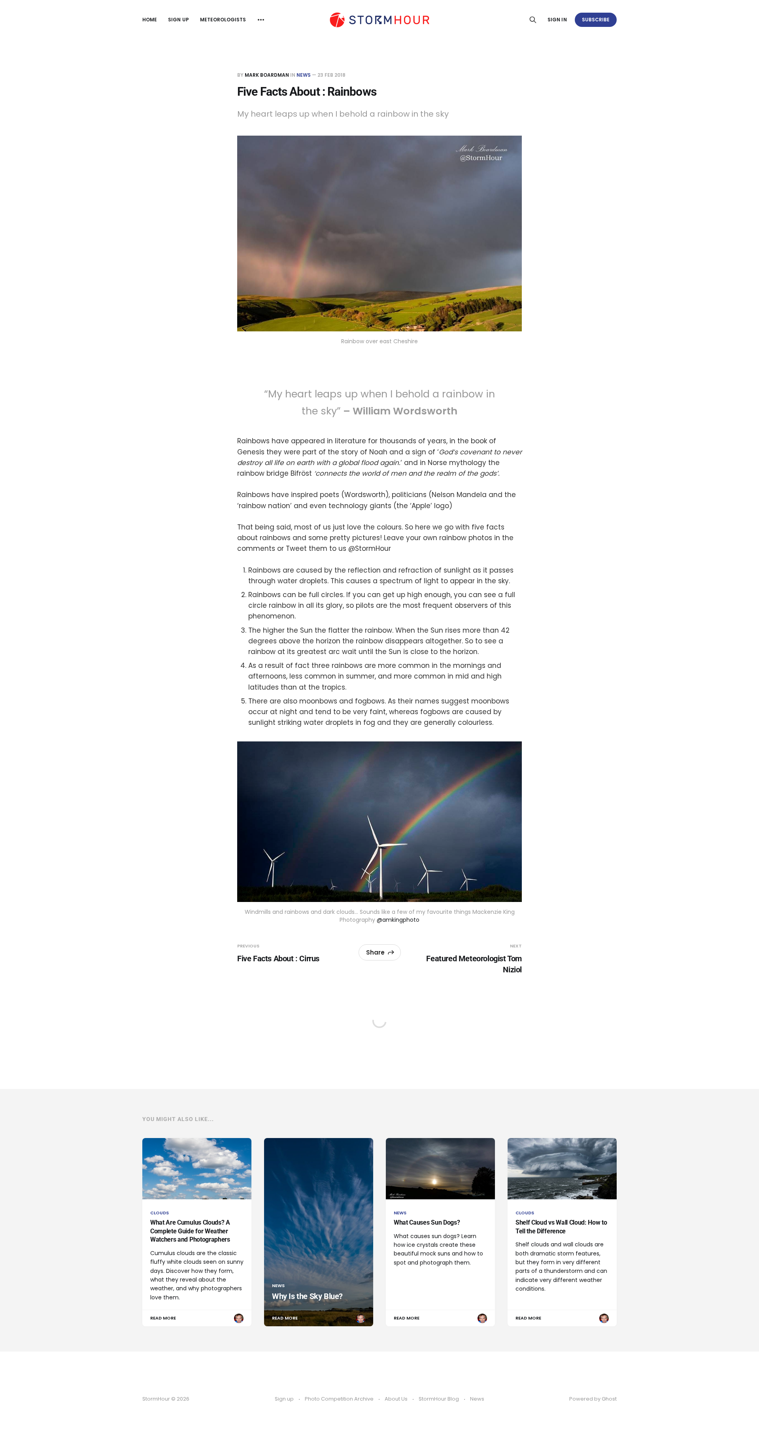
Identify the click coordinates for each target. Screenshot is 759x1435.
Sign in (557, 19)
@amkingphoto (398, 920)
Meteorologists (223, 19)
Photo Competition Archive (339, 1399)
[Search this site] (533, 20)
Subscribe (596, 19)
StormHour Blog (439, 1399)
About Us (396, 1399)
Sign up (178, 19)
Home (149, 19)
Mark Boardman (267, 75)
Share (375, 952)
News (303, 75)
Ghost (609, 1399)
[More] (261, 20)
